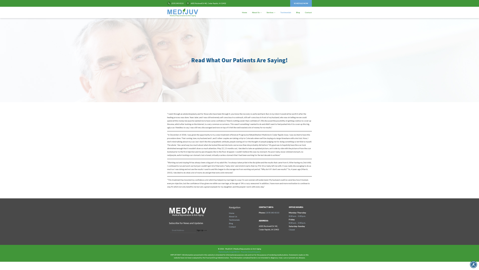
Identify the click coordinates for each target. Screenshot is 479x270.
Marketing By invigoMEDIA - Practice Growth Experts (239, 252)
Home (244, 12)
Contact (308, 12)
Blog (298, 12)
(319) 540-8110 (177, 3)
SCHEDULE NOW (301, 3)
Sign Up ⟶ (202, 230)
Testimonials (285, 12)
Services (270, 12)
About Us (256, 12)
